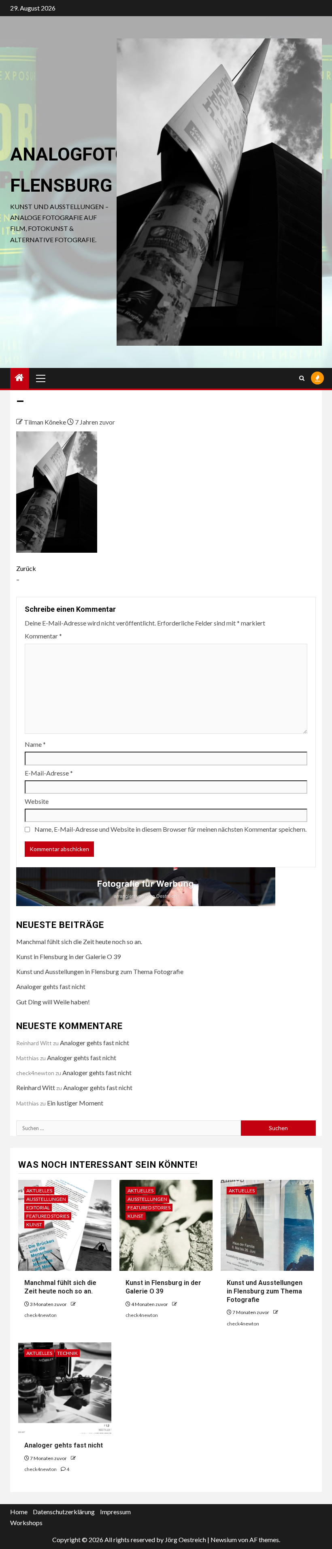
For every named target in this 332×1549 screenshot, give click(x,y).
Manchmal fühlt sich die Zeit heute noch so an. (79, 941)
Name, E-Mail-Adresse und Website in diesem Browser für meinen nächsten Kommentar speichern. (170, 829)
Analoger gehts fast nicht (50, 986)
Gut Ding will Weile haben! (53, 1002)
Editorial (38, 1208)
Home (19, 1511)
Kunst (34, 1224)
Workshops (26, 1522)
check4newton (40, 1315)
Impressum (115, 1511)
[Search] (302, 378)
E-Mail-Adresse (49, 773)
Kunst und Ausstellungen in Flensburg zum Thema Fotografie (99, 971)
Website (37, 801)
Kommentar (43, 636)
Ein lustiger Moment (75, 1103)
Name (35, 744)
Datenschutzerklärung (64, 1511)
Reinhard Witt (35, 1087)
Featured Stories (47, 1216)
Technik (67, 1353)
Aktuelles (39, 1191)
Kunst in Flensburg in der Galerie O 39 (68, 956)
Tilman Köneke (45, 422)
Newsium (224, 1539)
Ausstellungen (46, 1199)
